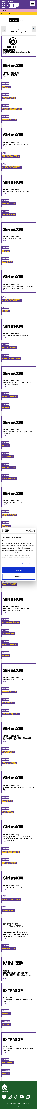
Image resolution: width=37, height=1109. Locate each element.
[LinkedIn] (28, 1097)
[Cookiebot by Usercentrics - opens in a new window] (26, 530)
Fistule (6, 1013)
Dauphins (7, 262)
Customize (17, 576)
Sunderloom (8, 203)
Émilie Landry (9, 347)
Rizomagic (7, 1062)
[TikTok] (16, 1097)
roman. (6, 87)
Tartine (6, 1024)
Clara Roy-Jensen (11, 167)
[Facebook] (4, 1097)
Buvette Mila (8, 948)
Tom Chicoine (9, 584)
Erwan (5, 407)
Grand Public (9, 478)
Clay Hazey (8, 703)
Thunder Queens (10, 156)
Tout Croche (8, 98)
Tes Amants (8, 633)
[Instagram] (10, 1097)
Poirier (5, 1073)
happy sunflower (11, 358)
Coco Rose (7, 456)
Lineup (3, 10)
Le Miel (5, 251)
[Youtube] (22, 1097)
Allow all (19, 570)
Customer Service (11, 109)
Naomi (5, 311)
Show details (26, 564)
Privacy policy (18, 1106)
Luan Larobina (9, 396)
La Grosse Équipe (10, 622)
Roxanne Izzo (9, 120)
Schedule (5, 13)
